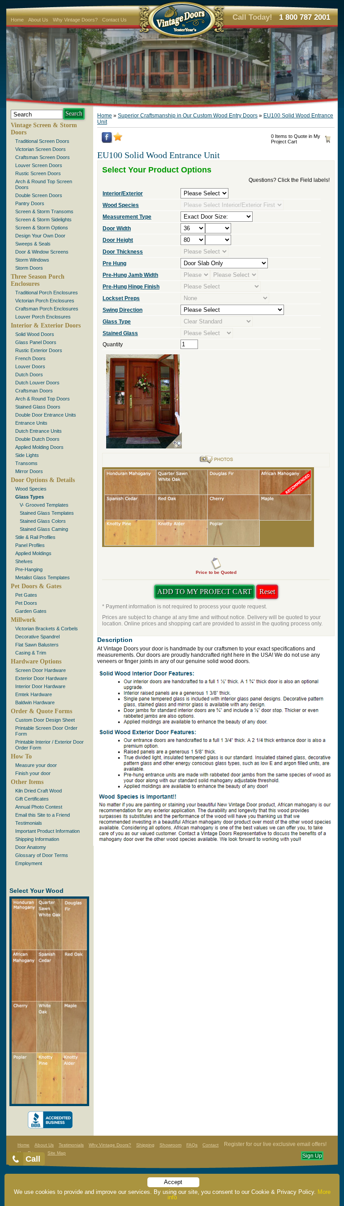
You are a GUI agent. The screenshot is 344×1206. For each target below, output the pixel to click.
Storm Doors (29, 268)
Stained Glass (120, 333)
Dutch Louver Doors (37, 382)
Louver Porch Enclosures (43, 316)
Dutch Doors (29, 374)
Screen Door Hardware (40, 670)
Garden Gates (31, 611)
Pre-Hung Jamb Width (130, 275)
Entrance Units (31, 423)
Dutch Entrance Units (38, 431)
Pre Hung (114, 263)
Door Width (117, 228)
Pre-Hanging (29, 569)
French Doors (30, 358)
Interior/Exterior (123, 193)
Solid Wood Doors (34, 334)
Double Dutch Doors (37, 439)
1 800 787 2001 (304, 17)
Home (17, 19)
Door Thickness (123, 252)
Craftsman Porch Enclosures (46, 308)
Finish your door (33, 773)
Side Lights (27, 455)
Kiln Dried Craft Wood (38, 790)
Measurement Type (127, 217)
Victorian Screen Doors (40, 149)
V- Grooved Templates (44, 505)
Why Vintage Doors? (75, 19)
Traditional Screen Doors (42, 141)
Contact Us (114, 19)
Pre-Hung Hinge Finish (131, 287)
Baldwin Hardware (35, 702)
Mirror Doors (29, 471)
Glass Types (29, 497)
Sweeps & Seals (33, 243)
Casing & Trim (30, 652)
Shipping (145, 1144)
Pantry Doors (29, 203)
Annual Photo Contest (38, 807)
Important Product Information (47, 831)
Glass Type (117, 322)
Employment (28, 863)
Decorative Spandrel (37, 636)
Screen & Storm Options (41, 227)
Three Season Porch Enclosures (37, 280)
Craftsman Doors (34, 390)
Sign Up (312, 1156)
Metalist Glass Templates (42, 577)
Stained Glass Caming (44, 529)
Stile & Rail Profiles (35, 537)
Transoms (26, 463)
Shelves (24, 561)
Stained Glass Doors (37, 406)
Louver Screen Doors (38, 165)
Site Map (56, 1152)
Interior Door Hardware (40, 686)
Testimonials (28, 823)
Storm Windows (32, 260)
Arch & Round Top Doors (42, 398)
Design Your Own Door (40, 235)
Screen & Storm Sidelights (43, 219)
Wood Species (31, 488)
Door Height (118, 240)
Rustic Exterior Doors (38, 350)
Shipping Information (37, 839)
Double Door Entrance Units (45, 415)
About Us (38, 19)
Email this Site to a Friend (42, 815)
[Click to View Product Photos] (216, 462)
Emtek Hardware (33, 694)
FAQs (192, 1144)
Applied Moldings (33, 553)
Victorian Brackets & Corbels (46, 628)
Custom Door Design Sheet (45, 720)
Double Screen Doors (38, 195)
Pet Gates (26, 595)
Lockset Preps (121, 298)
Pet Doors (26, 603)
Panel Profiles (30, 545)
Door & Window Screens (42, 251)
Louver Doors (30, 366)
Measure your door (36, 765)
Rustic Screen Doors (38, 173)
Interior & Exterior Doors (46, 325)
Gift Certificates (32, 798)
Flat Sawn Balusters (37, 644)
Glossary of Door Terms (41, 855)
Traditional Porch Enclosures (46, 292)
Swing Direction (122, 310)
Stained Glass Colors (43, 521)
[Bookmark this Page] (117, 139)
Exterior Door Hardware (41, 678)
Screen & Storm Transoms (44, 211)
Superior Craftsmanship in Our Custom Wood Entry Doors (188, 115)
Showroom (170, 1144)
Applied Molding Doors (39, 447)
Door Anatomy (30, 847)
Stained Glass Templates (47, 513)
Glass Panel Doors (35, 342)
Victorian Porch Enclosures (44, 300)
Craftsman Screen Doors (42, 157)
